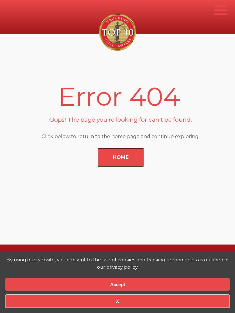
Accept (117, 284)
